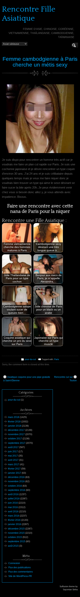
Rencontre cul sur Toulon (65, 379)
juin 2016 (13, 502)
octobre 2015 (15, 537)
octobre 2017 (15, 438)
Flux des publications (19, 567)
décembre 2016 (16, 477)
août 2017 (13, 447)
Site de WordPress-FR (20, 576)
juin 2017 (13, 451)
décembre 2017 (16, 430)
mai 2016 (13, 507)
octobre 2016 (15, 486)
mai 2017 (13, 455)
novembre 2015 (16, 533)
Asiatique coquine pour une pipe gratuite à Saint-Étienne (26, 379)
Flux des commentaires (20, 571)
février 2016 (14, 520)
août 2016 (13, 494)
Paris (56, 359)
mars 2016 (13, 515)
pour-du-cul (30, 359)
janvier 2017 (14, 473)
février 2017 (14, 468)
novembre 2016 (16, 481)
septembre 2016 (16, 490)
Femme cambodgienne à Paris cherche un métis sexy (40, 62)
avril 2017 (13, 460)
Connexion (14, 563)
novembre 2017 (16, 434)
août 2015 (13, 546)
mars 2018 (13, 417)
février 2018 (14, 421)
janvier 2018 (14, 425)
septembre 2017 (16, 443)
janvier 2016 (14, 524)
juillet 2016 (14, 498)
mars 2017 (13, 464)
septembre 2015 (16, 541)
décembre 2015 (16, 528)
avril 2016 (13, 511)
